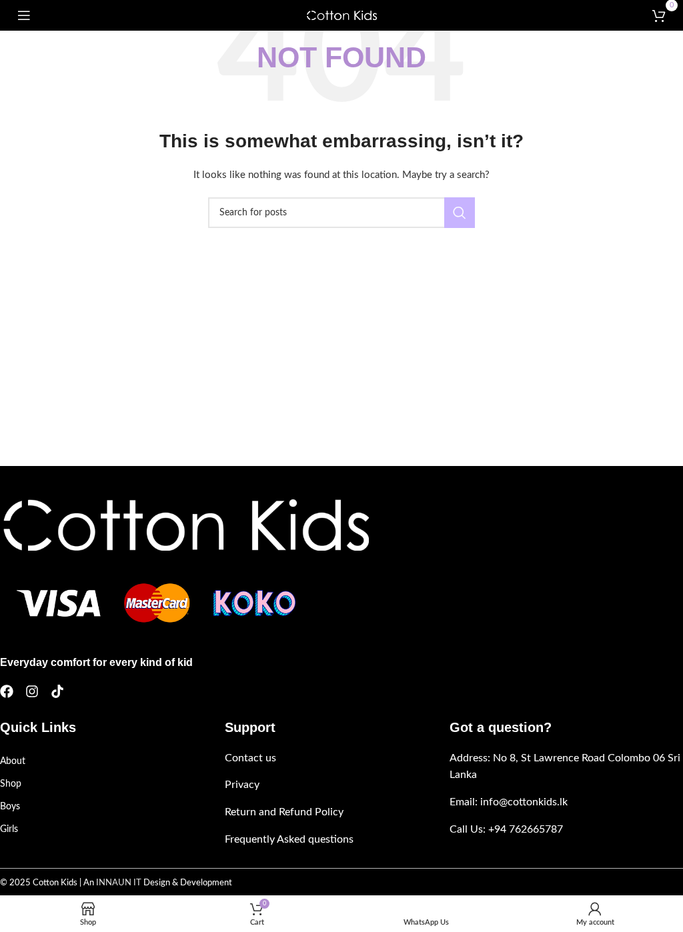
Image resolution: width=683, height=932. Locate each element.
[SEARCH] (459, 212)
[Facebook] (6, 691)
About (12, 761)
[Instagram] (32, 691)
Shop (10, 784)
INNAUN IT (118, 883)
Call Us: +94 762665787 (506, 829)
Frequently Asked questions (289, 839)
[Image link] (184, 524)
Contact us (250, 758)
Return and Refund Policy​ (284, 812)
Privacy (242, 784)
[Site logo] (341, 15)
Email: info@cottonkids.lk (509, 802)
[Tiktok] (57, 691)
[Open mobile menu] (24, 15)
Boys (10, 806)
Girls (9, 829)
